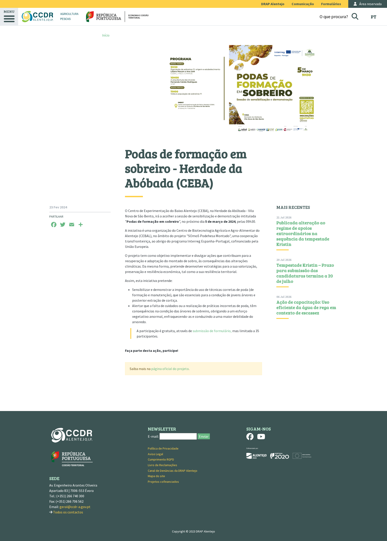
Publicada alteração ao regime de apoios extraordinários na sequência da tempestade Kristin (302, 233)
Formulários (331, 4)
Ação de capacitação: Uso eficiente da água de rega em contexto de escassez (306, 307)
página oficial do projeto (170, 368)
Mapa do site (156, 476)
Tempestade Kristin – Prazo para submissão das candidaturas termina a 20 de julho (305, 273)
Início (106, 35)
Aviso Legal (155, 454)
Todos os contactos (68, 512)
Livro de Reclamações (162, 465)
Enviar (204, 436)
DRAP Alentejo (272, 4)
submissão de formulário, (212, 331)
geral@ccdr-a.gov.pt (75, 506)
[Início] (37, 16)
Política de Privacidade (163, 448)
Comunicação (303, 4)
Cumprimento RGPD (161, 459)
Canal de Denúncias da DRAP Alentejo (172, 470)
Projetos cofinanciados (163, 481)
